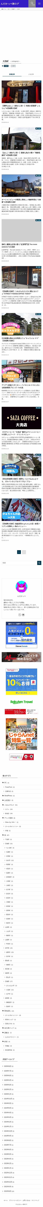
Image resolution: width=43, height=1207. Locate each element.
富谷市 (9, 893)
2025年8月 (8, 1066)
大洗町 (10, 990)
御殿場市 (10, 1002)
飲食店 (9, 813)
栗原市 (9, 914)
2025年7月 (8, 1071)
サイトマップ (35, 1200)
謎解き (8, 1033)
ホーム (6, 1200)
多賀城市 (10, 877)
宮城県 (9, 843)
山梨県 (8, 939)
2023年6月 (8, 1149)
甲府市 (9, 944)
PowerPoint (10, 787)
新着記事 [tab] (12, 74)
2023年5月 (8, 1154)
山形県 (8, 927)
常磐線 (8, 1046)
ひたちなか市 (11, 985)
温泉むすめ (10, 1023)
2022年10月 (9, 1182)
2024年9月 (8, 1103)
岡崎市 (9, 965)
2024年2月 (8, 1122)
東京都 (8, 969)
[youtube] (23, 614)
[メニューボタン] (39, 3)
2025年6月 (8, 1075)
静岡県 (8, 998)
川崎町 (9, 902)
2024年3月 (8, 1117)
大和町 (9, 881)
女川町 (9, 889)
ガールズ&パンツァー (13, 826)
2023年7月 (8, 1145)
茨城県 (6, 66)
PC (6, 783)
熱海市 (9, 1006)
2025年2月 (8, 1089)
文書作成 (9, 791)
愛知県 (8, 960)
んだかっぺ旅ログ (10, 4)
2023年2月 (8, 1163)
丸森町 (9, 852)
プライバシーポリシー (15, 1200)
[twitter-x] (19, 614)
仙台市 (10, 860)
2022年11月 (9, 1177)
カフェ (9, 809)
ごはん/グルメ (10, 805)
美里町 (9, 919)
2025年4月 (8, 1080)
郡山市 (9, 977)
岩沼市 (9, 898)
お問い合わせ (26, 1200)
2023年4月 (8, 1159)
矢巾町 (9, 956)
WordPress (9, 795)
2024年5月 (8, 1108)
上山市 (9, 931)
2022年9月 (8, 1186)
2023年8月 (8, 1140)
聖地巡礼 (9, 1011)
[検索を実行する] (39, 563)
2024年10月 (9, 1099)
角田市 (9, 923)
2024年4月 (8, 1112)
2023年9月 (8, 1136)
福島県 (8, 973)
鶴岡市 (9, 935)
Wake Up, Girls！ (11, 822)
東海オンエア (10, 1019)
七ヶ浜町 (10, 848)
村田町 (9, 906)
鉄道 (7, 1041)
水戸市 (9, 994)
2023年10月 (9, 1131)
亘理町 (9, 856)
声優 (7, 830)
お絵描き (8, 800)
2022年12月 (9, 1173)
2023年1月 (8, 1168)
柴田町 (9, 910)
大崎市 (9, 885)
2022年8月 (9, 1191)
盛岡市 (10, 952)
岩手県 (9, 948)
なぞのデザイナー (12, 1037)
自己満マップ (10, 1028)
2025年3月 (8, 1085)
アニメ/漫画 (9, 818)
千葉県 (8, 839)
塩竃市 (9, 873)
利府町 (9, 864)
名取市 (9, 868)
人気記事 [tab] (31, 74)
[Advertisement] (21, 33)
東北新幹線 (10, 1050)
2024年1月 (8, 1126)
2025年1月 (8, 1094)
